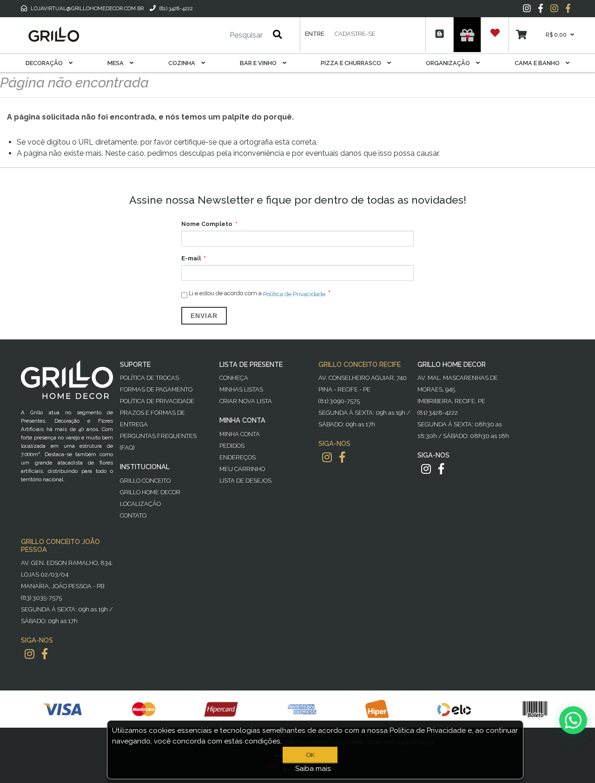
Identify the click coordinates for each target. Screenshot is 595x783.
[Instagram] (527, 8)
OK (310, 754)
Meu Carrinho (242, 468)
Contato (133, 515)
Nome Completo (206, 223)
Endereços (237, 457)
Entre (314, 33)
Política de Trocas (149, 377)
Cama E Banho (538, 63)
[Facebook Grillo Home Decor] (441, 468)
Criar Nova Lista (245, 401)
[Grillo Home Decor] (53, 34)
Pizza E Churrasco (352, 63)
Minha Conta (239, 434)
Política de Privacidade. (295, 293)
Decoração (45, 63)
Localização (140, 503)
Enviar (204, 315)
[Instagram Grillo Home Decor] (426, 468)
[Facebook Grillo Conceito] (568, 8)
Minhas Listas (241, 389)
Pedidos (232, 445)
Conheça (233, 377)
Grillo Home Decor (150, 492)
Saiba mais (313, 768)
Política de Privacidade (157, 401)
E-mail (191, 258)
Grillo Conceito (145, 480)
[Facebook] (541, 8)
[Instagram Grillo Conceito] (554, 8)
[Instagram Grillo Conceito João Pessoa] (29, 654)
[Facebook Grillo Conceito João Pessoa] (44, 654)
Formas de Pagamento (156, 389)
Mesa (116, 63)
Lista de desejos (245, 480)
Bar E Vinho (259, 63)
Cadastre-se (355, 33)
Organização (448, 63)
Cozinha (182, 63)
